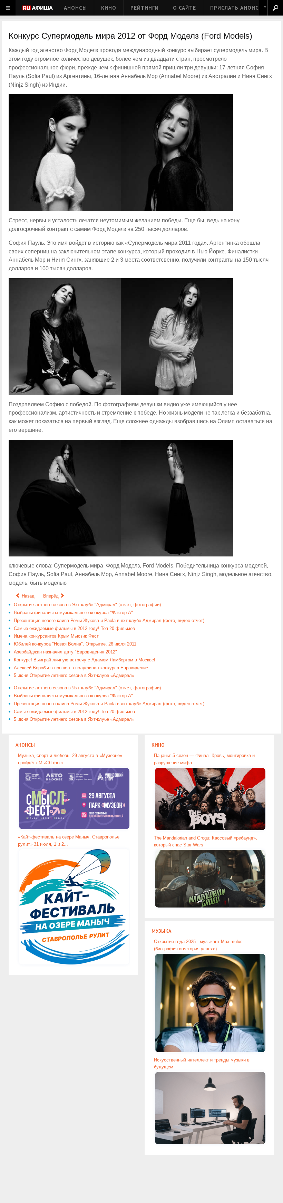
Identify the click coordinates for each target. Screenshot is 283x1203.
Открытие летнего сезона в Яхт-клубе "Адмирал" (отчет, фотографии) (87, 604)
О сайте (184, 7)
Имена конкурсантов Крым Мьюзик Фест (56, 636)
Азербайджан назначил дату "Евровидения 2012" (65, 651)
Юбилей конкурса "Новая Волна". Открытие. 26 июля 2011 (75, 644)
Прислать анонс (234, 7)
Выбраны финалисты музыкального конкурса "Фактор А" (73, 612)
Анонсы (75, 7)
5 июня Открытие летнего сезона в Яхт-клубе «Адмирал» (74, 675)
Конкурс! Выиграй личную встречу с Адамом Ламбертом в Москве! (84, 659)
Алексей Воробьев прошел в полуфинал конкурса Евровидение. (81, 667)
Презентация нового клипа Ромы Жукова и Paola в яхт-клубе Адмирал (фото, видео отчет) (109, 620)
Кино (108, 7)
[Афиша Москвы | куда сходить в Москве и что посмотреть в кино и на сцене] (37, 8)
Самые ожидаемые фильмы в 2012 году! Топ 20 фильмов (74, 628)
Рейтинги (144, 7)
